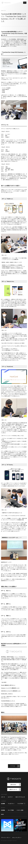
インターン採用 (20, 810)
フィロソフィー (11, 803)
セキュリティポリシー (17, 837)
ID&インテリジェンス (20, 797)
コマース (3, 797)
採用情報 (3, 810)
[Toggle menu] (24, 3)
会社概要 (3, 803)
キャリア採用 (11, 810)
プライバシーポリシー (6, 837)
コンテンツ (10, 797)
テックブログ (21, 803)
